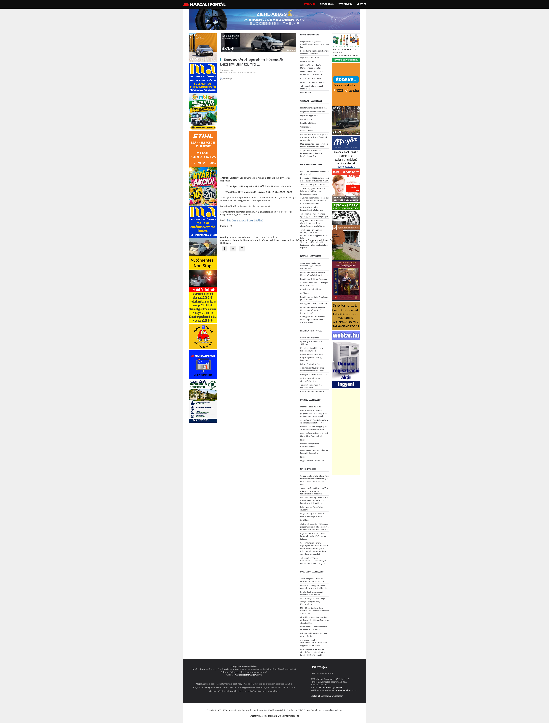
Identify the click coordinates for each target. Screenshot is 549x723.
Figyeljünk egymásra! (309, 115)
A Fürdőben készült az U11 (311, 78)
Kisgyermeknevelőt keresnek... (313, 111)
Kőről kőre (304, 520)
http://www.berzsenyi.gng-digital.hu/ (245, 220)
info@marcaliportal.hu (346, 690)
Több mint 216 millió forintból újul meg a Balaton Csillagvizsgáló (314, 215)
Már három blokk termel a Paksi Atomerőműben (313, 634)
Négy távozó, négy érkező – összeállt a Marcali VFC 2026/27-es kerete (314, 44)
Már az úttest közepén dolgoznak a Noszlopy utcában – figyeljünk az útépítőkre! (314, 137)
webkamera (345, 4)
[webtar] (346, 359)
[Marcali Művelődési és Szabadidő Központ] (346, 242)
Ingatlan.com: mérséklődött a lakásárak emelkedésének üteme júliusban (314, 536)
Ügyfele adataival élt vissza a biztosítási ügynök (312, 349)
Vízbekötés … (305, 127)
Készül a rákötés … (308, 123)
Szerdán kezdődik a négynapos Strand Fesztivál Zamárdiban (313, 428)
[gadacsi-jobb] (346, 120)
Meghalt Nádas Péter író (310, 406)
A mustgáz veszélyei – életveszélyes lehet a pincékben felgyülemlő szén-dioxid (313, 643)
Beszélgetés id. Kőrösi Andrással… (314, 303)
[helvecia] (346, 315)
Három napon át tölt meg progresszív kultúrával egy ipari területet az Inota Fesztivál (313, 413)
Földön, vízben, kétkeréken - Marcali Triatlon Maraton (312, 66)
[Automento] (203, 262)
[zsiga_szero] (346, 213)
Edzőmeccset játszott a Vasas (312, 82)
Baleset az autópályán (309, 337)
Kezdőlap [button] (310, 4)
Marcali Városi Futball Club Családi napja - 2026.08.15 (311, 73)
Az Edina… (304, 293)
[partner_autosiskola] (203, 336)
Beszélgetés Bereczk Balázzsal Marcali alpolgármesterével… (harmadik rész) (312, 319)
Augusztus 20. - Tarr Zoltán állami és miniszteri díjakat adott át (314, 421)
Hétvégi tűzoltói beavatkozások (313, 374)
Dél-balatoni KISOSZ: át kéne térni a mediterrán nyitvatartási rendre (314, 179)
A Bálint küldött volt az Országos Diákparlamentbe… (314, 284)
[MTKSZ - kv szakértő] (203, 111)
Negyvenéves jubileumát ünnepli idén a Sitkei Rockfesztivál (314, 434)
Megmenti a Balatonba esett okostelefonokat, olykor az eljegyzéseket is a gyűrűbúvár (312, 223)
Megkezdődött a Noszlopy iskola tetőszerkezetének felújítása (314, 145)
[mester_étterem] (346, 47)
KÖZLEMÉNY (305, 92)
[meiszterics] (203, 77)
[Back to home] (204, 4)
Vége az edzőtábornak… (310, 57)
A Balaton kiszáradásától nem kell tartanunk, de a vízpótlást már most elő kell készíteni (314, 200)
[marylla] (346, 151)
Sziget (302, 439)
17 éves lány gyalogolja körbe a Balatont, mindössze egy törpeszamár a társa (313, 191)
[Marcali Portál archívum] (203, 364)
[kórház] (203, 401)
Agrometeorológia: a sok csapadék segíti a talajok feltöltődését (310, 266)
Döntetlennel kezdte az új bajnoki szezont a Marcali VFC (314, 52)
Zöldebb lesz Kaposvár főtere (312, 184)
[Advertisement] (346, 432)
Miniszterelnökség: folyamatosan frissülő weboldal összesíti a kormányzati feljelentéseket (314, 500)
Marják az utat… (307, 119)
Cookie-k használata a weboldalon (327, 696)
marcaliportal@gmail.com (246, 674)
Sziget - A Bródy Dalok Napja (312, 460)
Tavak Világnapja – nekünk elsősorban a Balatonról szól (312, 580)
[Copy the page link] (242, 248)
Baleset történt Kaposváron (312, 391)
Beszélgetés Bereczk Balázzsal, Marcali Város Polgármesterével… (314, 273)
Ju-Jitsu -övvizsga (307, 61)
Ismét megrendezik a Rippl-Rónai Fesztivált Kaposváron (314, 451)
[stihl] (203, 148)
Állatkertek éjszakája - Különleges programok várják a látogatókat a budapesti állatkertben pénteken (314, 527)
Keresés (361, 4)
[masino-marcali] (203, 186)
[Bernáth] (346, 280)
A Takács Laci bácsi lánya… (311, 289)
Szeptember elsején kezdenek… (313, 107)
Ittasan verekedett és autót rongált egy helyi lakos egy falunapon (311, 357)
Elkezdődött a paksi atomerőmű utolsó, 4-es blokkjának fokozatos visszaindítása (314, 620)
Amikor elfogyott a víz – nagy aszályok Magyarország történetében (312, 601)
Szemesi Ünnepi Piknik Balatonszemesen (309, 445)
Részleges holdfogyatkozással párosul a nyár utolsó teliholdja (313, 586)
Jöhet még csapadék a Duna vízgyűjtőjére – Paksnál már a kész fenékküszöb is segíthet (312, 652)
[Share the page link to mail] (233, 248)
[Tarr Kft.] (346, 83)
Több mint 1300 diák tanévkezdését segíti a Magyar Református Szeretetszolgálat (313, 561)
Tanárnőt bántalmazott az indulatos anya (311, 386)
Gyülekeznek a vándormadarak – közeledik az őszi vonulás (314, 628)
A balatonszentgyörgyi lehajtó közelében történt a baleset (313, 369)
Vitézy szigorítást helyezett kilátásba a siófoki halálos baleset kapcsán (314, 245)
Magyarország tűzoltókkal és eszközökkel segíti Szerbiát (312, 515)
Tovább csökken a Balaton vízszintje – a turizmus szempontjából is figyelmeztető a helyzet (314, 234)
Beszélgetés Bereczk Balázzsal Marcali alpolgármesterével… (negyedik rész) (312, 310)
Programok (327, 4)
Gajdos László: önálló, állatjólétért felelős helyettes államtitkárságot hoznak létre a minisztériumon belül (314, 480)
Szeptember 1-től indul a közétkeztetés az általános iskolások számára (311, 153)
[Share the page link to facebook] (224, 248)
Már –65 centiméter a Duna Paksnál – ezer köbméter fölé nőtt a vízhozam (314, 611)
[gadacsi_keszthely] (203, 47)
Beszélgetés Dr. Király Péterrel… (313, 279)
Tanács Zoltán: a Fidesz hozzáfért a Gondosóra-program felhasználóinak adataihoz (314, 491)
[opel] (203, 305)
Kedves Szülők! (306, 130)
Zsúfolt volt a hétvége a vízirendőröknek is (310, 379)
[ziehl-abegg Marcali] (274, 19)
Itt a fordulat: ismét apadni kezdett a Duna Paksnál (311, 593)
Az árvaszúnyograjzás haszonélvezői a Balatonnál (311, 208)
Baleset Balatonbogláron (310, 364)
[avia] (346, 185)
